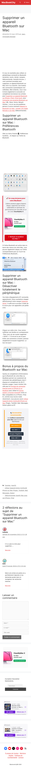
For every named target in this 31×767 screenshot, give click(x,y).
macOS (13, 485)
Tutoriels (7, 485)
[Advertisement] (15, 8)
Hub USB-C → (16, 430)
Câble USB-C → (15, 438)
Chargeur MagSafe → (15, 434)
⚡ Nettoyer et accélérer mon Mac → (16, 238)
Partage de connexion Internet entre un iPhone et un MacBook (13, 388)
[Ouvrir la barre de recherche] (20, 2)
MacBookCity (8, 2)
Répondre (7, 550)
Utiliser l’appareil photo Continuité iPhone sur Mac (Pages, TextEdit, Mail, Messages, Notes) (15, 490)
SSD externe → (15, 425)
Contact (21, 757)
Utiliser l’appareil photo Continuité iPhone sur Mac (15, 401)
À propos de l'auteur (12, 753)
